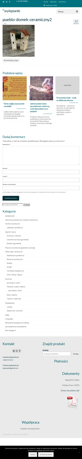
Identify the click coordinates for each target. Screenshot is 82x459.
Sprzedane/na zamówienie (15, 326)
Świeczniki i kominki (15, 311)
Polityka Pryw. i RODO (70, 385)
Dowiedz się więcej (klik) (29, 428)
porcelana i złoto (13, 283)
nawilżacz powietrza (15, 227)
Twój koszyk (51, 5)
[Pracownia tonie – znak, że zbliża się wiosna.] (67, 85)
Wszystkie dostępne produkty (17, 323)
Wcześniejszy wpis (11, 60)
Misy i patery (12, 295)
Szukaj (26, 204)
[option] (14, 100)
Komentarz (6, 144)
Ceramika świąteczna (15, 271)
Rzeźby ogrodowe (14, 243)
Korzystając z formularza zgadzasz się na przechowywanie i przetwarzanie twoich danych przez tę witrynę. (35, 192)
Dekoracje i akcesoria (13, 251)
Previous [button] (4, 104)
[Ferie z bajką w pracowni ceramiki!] (15, 88)
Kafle (7, 315)
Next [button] (77, 104)
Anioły (9, 267)
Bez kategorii (10, 330)
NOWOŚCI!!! (9, 216)
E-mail (5, 176)
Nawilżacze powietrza (15, 255)
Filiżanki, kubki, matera (16, 286)
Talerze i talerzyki (14, 299)
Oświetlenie (10, 303)
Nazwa (5, 168)
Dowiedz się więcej (46, 454)
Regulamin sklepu (72, 380)
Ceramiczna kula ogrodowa (18, 239)
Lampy (9, 307)
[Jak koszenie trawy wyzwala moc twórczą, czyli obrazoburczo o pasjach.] (41, 88)
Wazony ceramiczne (15, 259)
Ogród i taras (10, 232)
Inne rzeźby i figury (14, 274)
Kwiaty (9, 263)
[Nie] (79, 452)
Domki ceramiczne (12, 224)
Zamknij (32, 454)
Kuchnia (8, 279)
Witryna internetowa (9, 184)
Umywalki (9, 319)
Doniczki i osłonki (14, 236)
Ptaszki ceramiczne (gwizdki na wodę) (20, 248)
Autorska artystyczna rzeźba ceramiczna (21, 220)
